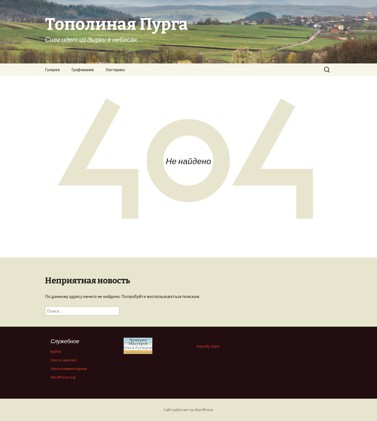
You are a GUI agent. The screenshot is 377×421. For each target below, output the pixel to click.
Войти (56, 351)
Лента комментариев (69, 368)
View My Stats (208, 346)
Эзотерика (115, 69)
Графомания (82, 69)
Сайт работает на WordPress (188, 409)
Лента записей (63, 360)
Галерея (52, 69)
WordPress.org (63, 377)
